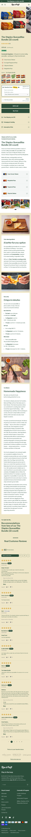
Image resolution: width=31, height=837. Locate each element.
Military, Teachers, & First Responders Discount (23, 802)
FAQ (2, 799)
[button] (5, 43)
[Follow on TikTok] (13, 817)
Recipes (3, 805)
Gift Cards (4, 796)
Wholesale (3, 793)
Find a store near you (15, 759)
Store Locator (5, 802)
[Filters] (24, 555)
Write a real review (7, 555)
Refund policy (4, 830)
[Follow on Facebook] (2, 817)
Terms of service (21, 830)
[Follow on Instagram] (6, 817)
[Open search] (20, 555)
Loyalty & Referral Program (21, 794)
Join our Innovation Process (6, 808)
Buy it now (15, 111)
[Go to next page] (22, 742)
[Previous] (1, 1)
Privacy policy (13, 830)
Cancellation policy (14, 832)
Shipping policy (5, 832)
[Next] (29, 1)
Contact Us (4, 812)
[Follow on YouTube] (10, 817)
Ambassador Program (22, 798)
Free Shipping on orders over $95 (15, 1)
